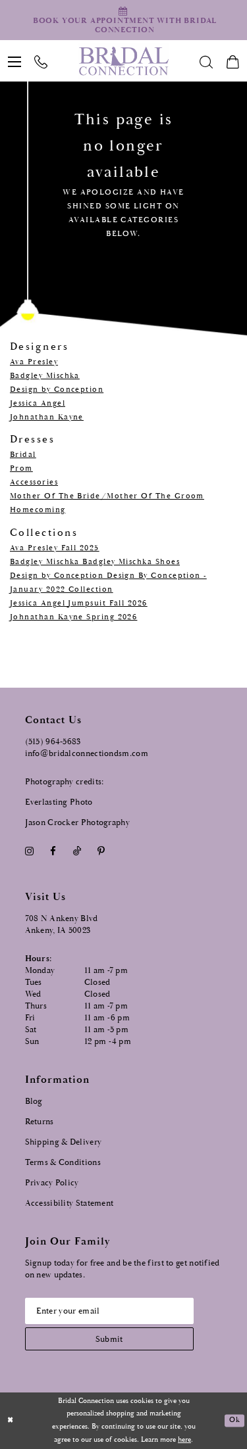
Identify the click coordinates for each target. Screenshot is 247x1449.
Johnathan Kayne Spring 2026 (73, 617)
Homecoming (38, 510)
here (184, 1439)
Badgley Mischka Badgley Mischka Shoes (95, 562)
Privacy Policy (52, 1183)
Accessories (34, 482)
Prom (21, 468)
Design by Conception (56, 389)
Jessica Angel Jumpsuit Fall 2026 (79, 603)
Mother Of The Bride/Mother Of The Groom (107, 496)
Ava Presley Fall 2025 (54, 548)
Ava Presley (34, 362)
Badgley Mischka (45, 376)
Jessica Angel (37, 403)
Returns (39, 1122)
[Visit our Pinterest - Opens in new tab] (101, 851)
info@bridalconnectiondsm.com (86, 753)
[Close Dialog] (10, 1421)
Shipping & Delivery (63, 1142)
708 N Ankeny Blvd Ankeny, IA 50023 (61, 924)
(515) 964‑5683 (53, 742)
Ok (234, 1420)
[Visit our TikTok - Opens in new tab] (76, 851)
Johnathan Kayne (47, 417)
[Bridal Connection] (123, 61)
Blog (34, 1101)
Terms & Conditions (63, 1162)
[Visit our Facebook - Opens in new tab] (53, 851)
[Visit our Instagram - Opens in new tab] (29, 851)
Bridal (23, 455)
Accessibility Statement (69, 1203)
